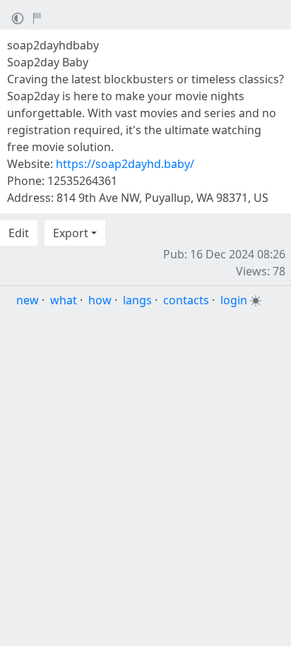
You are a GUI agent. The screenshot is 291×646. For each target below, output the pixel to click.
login (233, 300)
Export (70, 233)
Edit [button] (18, 233)
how (100, 300)
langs (137, 300)
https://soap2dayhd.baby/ (125, 164)
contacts (186, 300)
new (27, 300)
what (63, 300)
